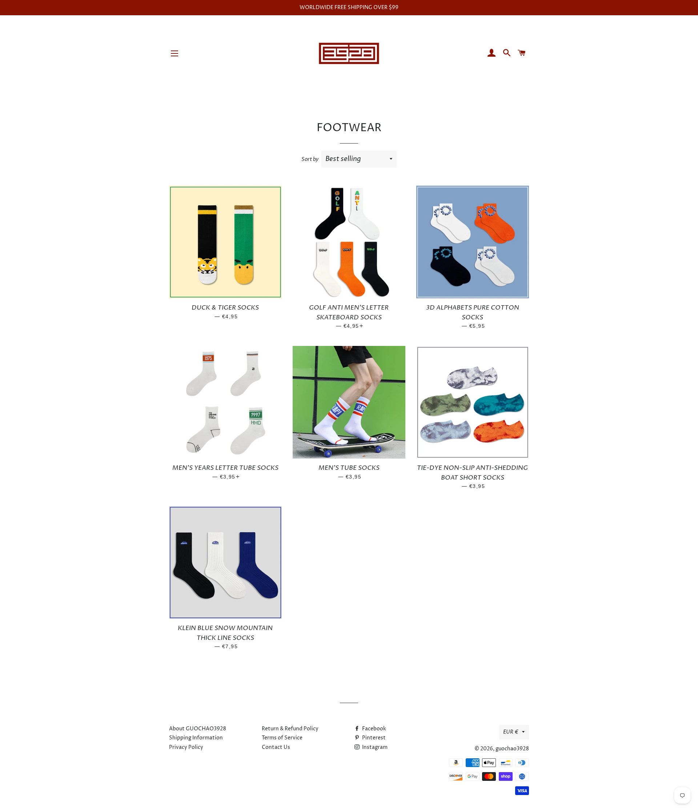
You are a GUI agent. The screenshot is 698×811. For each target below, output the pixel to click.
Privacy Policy (186, 747)
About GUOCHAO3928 (197, 728)
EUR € (510, 732)
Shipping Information (196, 737)
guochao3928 (512, 748)
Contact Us (276, 747)
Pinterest (373, 737)
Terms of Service (282, 737)
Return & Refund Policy (290, 728)
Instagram (374, 747)
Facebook (373, 728)
